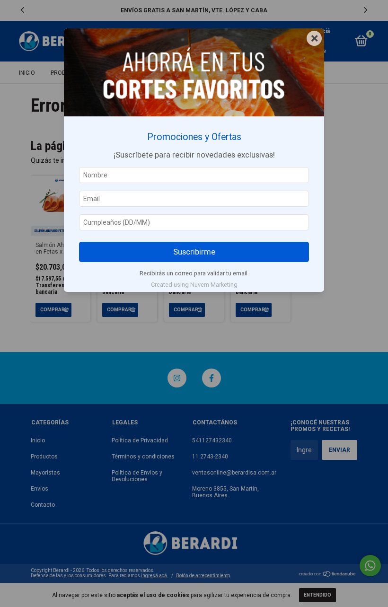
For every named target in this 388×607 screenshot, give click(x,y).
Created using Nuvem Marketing (194, 284)
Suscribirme (194, 251)
